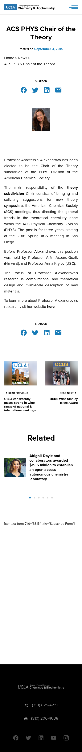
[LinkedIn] (46, 89)
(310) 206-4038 (44, 718)
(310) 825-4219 (45, 705)
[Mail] (58, 89)
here (51, 306)
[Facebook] (23, 89)
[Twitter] (35, 89)
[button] (30, 498)
